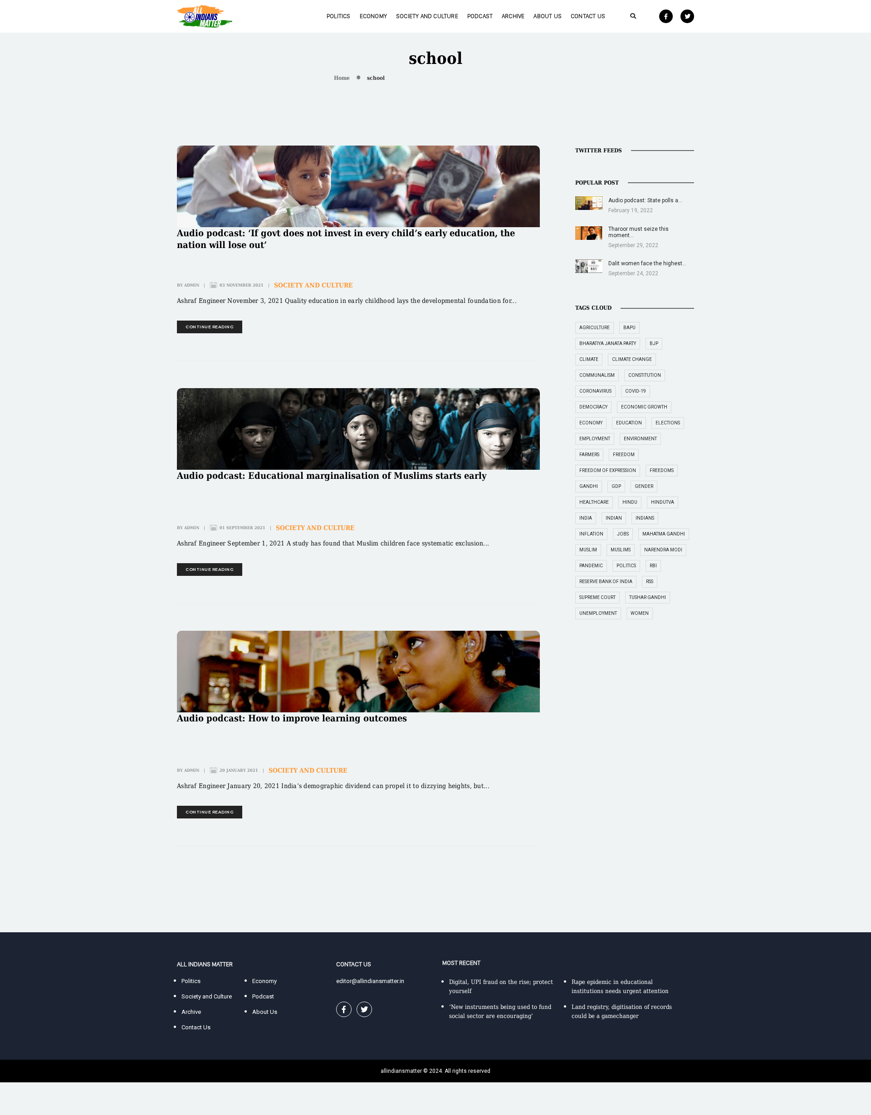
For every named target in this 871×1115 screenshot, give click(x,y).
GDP (616, 486)
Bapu (629, 327)
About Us (547, 16)
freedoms (662, 470)
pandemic (591, 565)
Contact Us (588, 16)
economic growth (644, 406)
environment (640, 438)
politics (626, 565)
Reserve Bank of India (605, 581)
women (640, 613)
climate (588, 359)
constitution (644, 375)
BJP (654, 343)
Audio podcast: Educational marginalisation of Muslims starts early (331, 475)
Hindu (629, 502)
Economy (373, 16)
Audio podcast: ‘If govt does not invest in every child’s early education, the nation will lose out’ (346, 239)
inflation (591, 533)
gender (644, 486)
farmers (589, 454)
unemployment (598, 613)
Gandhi (588, 486)
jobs (623, 533)
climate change (632, 359)
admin (191, 285)
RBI (653, 565)
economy (590, 422)
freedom (624, 454)
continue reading (210, 326)
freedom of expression (607, 470)
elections (668, 422)
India (585, 518)
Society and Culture (427, 16)
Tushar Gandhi (647, 597)
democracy (593, 406)
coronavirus (595, 391)
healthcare (594, 502)
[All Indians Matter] (204, 15)
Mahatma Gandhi (663, 533)
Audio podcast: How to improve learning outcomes (292, 718)
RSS (649, 581)
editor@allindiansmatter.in (370, 981)
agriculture (594, 327)
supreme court (597, 597)
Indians (645, 518)
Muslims (621, 549)
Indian (614, 518)
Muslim (588, 549)
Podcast (480, 16)
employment (594, 438)
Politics (339, 16)
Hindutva (662, 502)
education (629, 422)
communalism (597, 375)
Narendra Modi (663, 549)
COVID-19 (635, 391)
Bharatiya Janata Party (607, 343)
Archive (513, 16)
